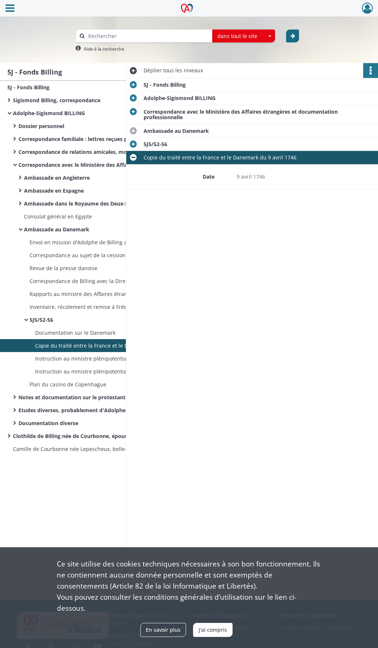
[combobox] (243, 36)
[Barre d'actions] (370, 70)
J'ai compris (213, 629)
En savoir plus (163, 629)
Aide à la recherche (104, 49)
